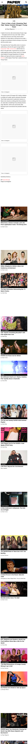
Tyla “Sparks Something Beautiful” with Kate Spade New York (13, 333)
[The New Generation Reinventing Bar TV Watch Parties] (14, 279)
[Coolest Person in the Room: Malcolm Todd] (14, 565)
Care (14, 21)
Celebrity (3, 727)
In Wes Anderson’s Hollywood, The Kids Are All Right (13, 509)
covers (14, 48)
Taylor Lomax (5, 226)
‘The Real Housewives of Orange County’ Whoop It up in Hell (13, 665)
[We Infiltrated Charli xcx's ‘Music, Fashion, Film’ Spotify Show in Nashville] (14, 367)
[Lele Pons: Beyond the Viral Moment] (14, 457)
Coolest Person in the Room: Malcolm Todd (12, 575)
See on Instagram (5, 92)
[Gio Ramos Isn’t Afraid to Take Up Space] (14, 678)
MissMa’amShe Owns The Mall (10, 598)
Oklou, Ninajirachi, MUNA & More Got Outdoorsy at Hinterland (12, 267)
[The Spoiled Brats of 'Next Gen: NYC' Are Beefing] (14, 541)
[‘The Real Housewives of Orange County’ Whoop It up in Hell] (14, 654)
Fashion (3, 441)
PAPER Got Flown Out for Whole (11, 355)
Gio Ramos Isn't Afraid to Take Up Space (13, 687)
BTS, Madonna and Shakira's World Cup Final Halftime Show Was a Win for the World (13, 641)
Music (2, 353)
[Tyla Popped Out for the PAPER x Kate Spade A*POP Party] (14, 433)
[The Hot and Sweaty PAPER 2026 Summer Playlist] (14, 410)
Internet (3, 464)
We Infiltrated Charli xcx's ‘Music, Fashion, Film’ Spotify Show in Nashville (14, 377)
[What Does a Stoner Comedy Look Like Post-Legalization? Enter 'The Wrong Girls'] (14, 213)
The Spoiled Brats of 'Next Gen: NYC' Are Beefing (13, 552)
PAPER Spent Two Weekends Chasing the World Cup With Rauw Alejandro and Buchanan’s (13, 731)
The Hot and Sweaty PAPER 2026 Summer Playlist (13, 421)
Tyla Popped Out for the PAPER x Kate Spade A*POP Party (12, 444)
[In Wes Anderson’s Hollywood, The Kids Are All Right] (14, 498)
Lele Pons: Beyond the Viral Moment (12, 466)
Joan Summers (5, 555)
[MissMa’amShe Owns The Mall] (14, 588)
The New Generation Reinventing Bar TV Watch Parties (13, 290)
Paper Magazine (11, 29)
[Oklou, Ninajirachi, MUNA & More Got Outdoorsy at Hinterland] (14, 256)
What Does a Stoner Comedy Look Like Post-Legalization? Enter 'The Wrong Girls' (14, 223)
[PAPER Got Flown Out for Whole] (14, 346)
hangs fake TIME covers (7, 48)
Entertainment (5, 220)
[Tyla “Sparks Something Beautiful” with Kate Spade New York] (14, 323)
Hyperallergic (6, 179)
